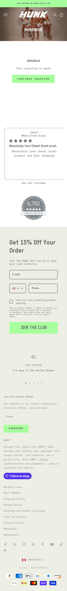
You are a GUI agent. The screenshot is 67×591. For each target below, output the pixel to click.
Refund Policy (13, 504)
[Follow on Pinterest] (42, 544)
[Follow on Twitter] (14, 544)
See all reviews (33, 183)
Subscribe (16, 428)
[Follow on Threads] (33, 544)
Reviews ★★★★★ (13, 487)
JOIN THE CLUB (34, 328)
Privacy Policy (14, 522)
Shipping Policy (14, 498)
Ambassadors (11, 534)
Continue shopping (33, 78)
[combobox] (17, 288)
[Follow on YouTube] (52, 544)
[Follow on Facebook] (5, 544)
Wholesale (10, 528)
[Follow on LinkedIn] (5, 550)
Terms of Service (15, 516)
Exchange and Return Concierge (24, 510)
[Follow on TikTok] (61, 544)
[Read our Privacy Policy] (55, 308)
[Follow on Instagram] (24, 544)
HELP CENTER (11, 493)
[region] (33, 366)
